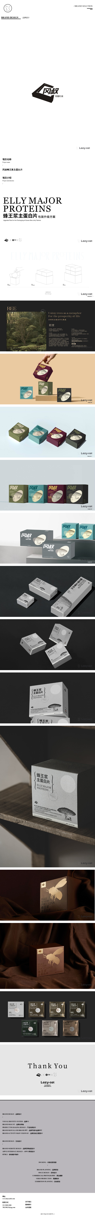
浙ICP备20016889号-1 (48, 1214)
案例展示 (28, 1204)
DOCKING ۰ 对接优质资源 (47, 1162)
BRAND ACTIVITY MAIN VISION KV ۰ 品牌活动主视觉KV (22, 1133)
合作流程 (28, 1207)
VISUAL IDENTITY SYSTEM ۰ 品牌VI (15, 1121)
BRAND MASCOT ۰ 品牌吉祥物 (13, 1124)
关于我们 (28, 1202)
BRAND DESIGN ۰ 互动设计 (12, 1141)
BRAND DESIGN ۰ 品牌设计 (12, 1114)
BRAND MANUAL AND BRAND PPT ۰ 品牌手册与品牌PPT (22, 1130)
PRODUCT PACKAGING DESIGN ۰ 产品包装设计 (19, 1127)
